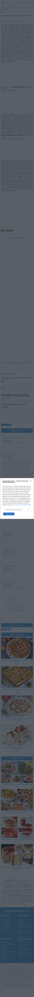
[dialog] (17, 498)
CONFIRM (9, 514)
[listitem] (17, 509)
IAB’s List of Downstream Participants (19, 504)
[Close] (30, 481)
